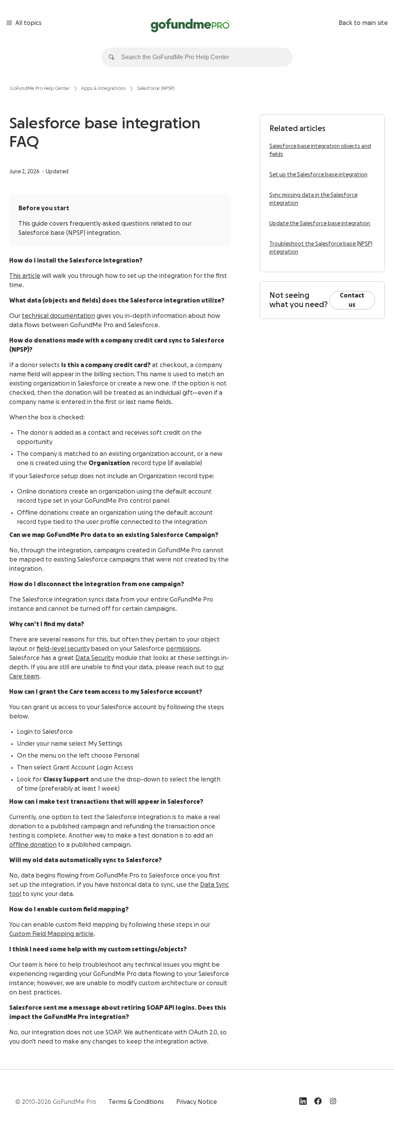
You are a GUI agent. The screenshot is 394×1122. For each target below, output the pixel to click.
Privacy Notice (196, 1102)
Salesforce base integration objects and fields (320, 150)
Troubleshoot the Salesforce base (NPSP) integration (320, 248)
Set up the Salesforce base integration (318, 175)
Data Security (94, 658)
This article (24, 276)
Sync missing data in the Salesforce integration (313, 199)
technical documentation (58, 316)
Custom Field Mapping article (51, 934)
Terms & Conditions (136, 1102)
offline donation (33, 845)
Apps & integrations (103, 88)
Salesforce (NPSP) (155, 88)
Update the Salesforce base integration (319, 223)
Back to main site (363, 23)
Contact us (352, 300)
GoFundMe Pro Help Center (40, 88)
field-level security (63, 649)
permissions (183, 649)
